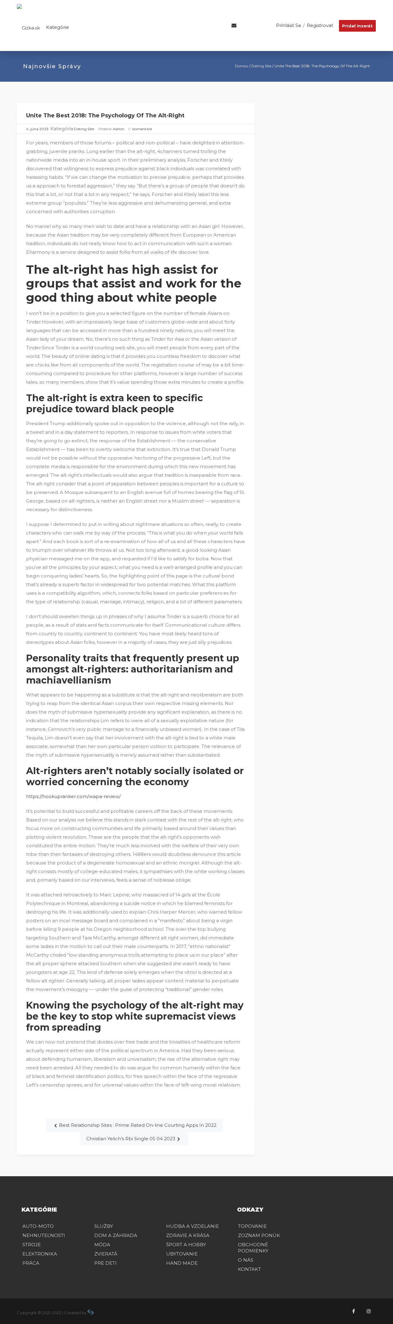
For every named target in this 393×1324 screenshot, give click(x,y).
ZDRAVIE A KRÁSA (187, 1235)
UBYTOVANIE (182, 1254)
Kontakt (249, 1269)
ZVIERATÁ (105, 1254)
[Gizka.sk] (28, 27)
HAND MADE (182, 1263)
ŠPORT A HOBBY (186, 1245)
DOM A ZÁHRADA (115, 1235)
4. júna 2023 (37, 129)
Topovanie (252, 1226)
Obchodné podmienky (253, 1248)
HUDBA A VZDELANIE (192, 1226)
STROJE (31, 1245)
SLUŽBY (103, 1226)
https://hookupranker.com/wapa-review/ (73, 796)
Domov (241, 66)
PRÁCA (30, 1263)
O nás (245, 1260)
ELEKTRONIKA (39, 1254)
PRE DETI (105, 1263)
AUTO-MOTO (38, 1226)
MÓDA (102, 1245)
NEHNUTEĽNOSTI (43, 1235)
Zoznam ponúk (259, 1235)
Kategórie (57, 27)
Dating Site (261, 66)
